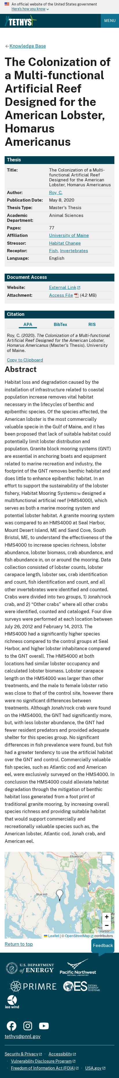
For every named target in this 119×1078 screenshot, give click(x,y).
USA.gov (93, 1068)
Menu (110, 21)
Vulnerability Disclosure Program (41, 1061)
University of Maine (69, 235)
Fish (53, 250)
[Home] (21, 20)
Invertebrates (74, 250)
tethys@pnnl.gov (22, 1036)
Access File (61, 295)
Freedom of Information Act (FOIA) (43, 1068)
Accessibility (60, 1054)
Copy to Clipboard (25, 360)
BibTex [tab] (60, 324)
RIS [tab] (92, 324)
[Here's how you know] (59, 7)
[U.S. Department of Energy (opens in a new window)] (30, 970)
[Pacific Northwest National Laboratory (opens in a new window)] (75, 970)
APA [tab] (27, 324)
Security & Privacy (21, 1054)
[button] (59, 895)
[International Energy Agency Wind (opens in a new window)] (12, 1002)
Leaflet (53, 935)
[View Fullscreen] (106, 859)
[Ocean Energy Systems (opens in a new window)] (82, 986)
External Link (62, 287)
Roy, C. (55, 192)
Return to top (19, 944)
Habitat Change (65, 243)
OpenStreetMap (77, 935)
